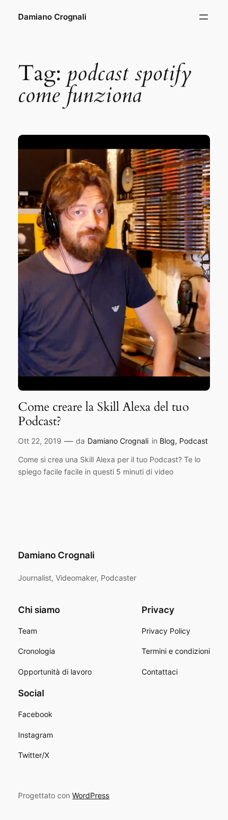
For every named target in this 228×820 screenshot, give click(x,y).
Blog (167, 440)
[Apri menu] (203, 17)
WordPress (90, 795)
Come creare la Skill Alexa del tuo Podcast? (103, 414)
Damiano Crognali (52, 17)
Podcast (193, 440)
